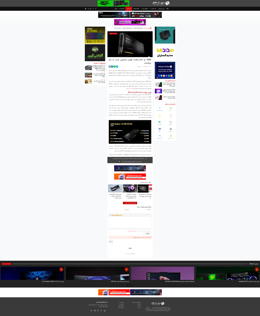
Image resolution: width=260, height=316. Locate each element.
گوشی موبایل (159, 110)
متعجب (116, 215)
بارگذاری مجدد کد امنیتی (131, 231)
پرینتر (170, 131)
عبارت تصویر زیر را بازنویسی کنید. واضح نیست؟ (139, 231)
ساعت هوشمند (170, 138)
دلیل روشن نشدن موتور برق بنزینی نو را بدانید (99, 81)
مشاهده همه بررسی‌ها (6, 264)
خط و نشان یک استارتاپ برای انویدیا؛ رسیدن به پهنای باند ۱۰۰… (145, 196)
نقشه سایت (121, 304)
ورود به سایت (120, 308)
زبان (118, 215)
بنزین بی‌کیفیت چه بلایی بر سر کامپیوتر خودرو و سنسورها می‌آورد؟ (99, 75)
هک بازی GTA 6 (118, 28)
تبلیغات (139, 304)
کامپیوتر (170, 110)
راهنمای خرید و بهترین (136, 302)
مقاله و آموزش (103, 72)
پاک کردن (112, 215)
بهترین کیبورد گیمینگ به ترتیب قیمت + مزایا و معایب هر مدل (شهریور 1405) (169, 84)
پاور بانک (159, 124)
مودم (159, 131)
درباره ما (138, 306)
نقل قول (110, 215)
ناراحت (120, 215)
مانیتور (170, 124)
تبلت (171, 117)
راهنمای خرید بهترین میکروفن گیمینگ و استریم (169, 97)
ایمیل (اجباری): (126, 209)
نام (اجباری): (149, 209)
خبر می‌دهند (128, 89)
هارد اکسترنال (159, 138)
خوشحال (115, 215)
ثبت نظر (110, 241)
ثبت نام (139, 308)
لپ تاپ (159, 117)
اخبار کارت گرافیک (113, 33)
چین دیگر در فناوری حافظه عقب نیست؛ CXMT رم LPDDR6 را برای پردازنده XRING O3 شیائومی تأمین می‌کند (98, 68)
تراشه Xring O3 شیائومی (127, 28)
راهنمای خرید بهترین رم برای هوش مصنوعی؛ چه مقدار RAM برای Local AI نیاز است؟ (168, 91)
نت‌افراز (151, 307)
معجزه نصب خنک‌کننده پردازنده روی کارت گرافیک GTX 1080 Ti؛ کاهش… (131, 196)
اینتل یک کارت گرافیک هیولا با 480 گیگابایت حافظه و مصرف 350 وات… (115, 196)
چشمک (121, 215)
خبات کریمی (149, 66)
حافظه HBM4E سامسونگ (138, 28)
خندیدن (113, 215)
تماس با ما (121, 302)
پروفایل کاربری (120, 306)
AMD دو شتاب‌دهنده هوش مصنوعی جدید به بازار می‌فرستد (130, 61)
